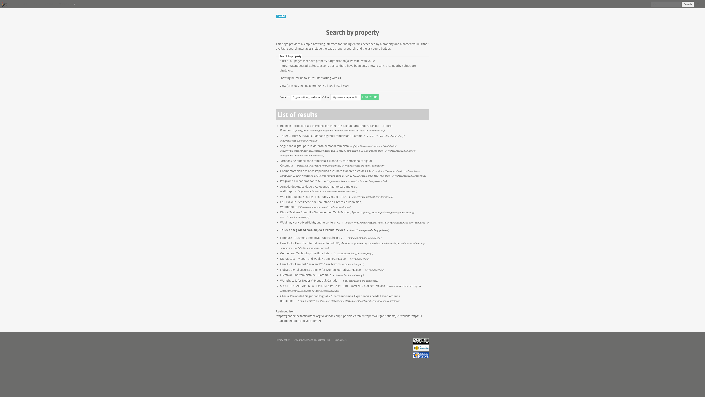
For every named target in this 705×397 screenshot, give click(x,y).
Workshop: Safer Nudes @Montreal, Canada (308, 280)
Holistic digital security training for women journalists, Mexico (320, 269)
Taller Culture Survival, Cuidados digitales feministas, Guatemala (322, 136)
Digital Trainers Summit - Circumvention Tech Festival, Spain (319, 212)
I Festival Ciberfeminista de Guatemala (305, 275)
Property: (285, 97)
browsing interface (325, 44)
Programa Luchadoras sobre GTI (301, 181)
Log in (702, 4)
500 (345, 85)
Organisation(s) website (344, 61)
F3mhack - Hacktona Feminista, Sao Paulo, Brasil (312, 237)
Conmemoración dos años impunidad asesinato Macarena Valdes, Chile (327, 171)
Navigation (52, 4)
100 (330, 85)
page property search (342, 48)
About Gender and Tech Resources (312, 339)
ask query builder (379, 48)
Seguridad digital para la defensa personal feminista (314, 146)
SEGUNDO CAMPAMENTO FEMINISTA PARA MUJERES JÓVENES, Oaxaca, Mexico (332, 286)
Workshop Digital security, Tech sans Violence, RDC (313, 196)
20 (319, 85)
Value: (325, 97)
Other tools (67, 4)
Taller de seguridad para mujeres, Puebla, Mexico (312, 230)
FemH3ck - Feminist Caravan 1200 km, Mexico (310, 264)
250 (338, 85)
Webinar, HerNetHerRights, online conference (310, 222)
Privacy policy (283, 339)
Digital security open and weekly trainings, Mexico (313, 258)
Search (688, 4)
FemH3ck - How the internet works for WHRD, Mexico (315, 243)
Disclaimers (340, 339)
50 (324, 85)
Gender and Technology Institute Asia (304, 253)
